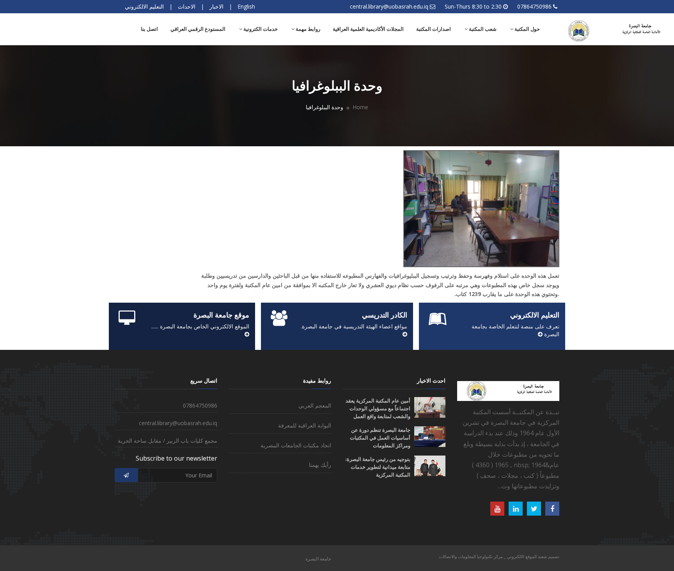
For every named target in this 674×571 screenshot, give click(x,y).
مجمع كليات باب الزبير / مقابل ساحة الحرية (167, 440)
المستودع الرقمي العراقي (197, 29)
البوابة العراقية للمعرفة (304, 425)
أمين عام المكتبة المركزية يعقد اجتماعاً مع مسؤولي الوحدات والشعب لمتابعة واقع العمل (378, 408)
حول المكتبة (526, 29)
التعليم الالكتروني (144, 6)
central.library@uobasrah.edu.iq (389, 6)
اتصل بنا (149, 29)
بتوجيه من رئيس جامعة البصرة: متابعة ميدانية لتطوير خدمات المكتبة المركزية (377, 467)
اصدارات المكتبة (433, 29)
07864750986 (534, 6)
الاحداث (186, 6)
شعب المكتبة (482, 29)
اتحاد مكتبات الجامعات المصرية (296, 445)
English (246, 6)
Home (360, 107)
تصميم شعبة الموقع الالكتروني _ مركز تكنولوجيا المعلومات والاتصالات (499, 556)
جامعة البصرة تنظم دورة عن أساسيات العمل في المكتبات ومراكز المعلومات (380, 438)
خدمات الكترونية (260, 29)
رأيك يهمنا (320, 464)
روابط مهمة (307, 29)
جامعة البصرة (318, 558)
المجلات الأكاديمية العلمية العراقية (368, 29)
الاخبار (216, 6)
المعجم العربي (314, 405)
